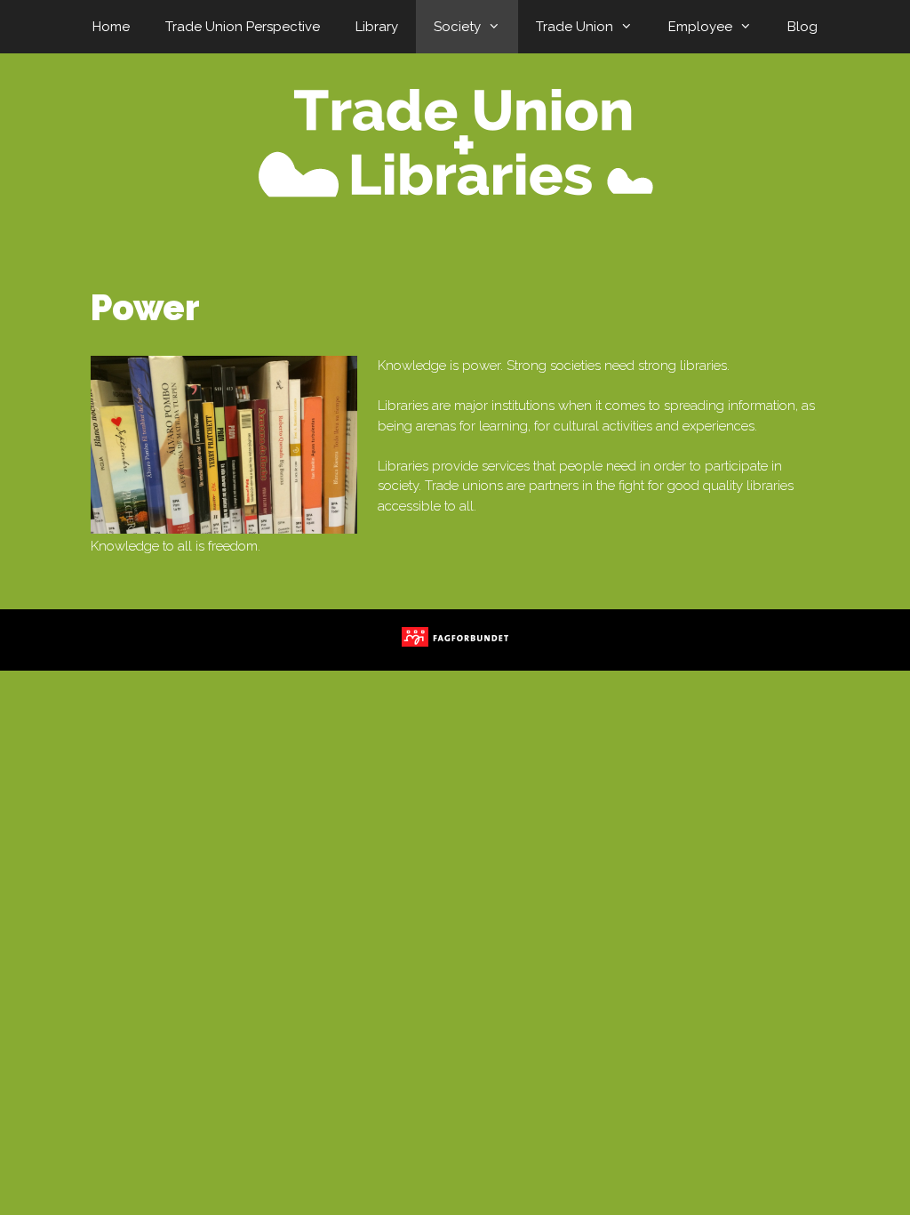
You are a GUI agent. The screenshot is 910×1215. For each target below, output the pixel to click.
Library (376, 27)
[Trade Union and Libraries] (455, 142)
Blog (802, 27)
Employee (700, 27)
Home (111, 27)
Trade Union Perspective (242, 27)
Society (457, 27)
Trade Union (574, 27)
